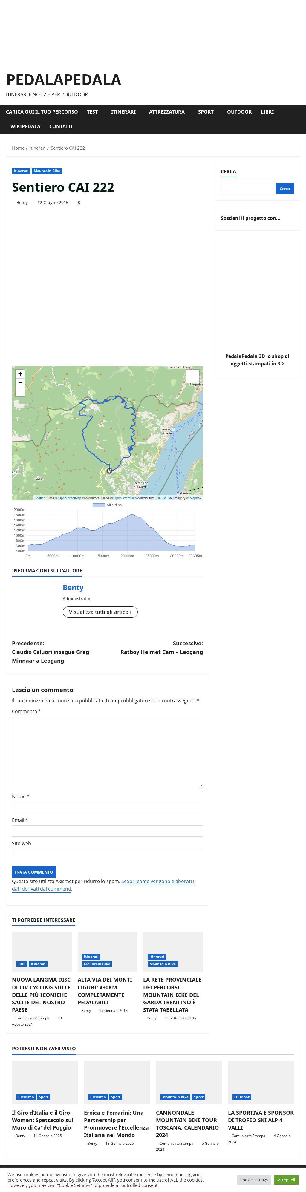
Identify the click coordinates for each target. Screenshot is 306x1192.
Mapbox (195, 497)
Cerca (228, 171)
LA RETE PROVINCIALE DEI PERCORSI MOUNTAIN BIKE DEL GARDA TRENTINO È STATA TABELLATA (172, 994)
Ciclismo (26, 1096)
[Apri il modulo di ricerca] (298, 119)
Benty (22, 202)
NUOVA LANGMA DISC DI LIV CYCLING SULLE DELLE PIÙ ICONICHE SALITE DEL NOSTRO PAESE (41, 994)
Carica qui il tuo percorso (42, 111)
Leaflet (40, 497)
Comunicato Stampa (32, 1018)
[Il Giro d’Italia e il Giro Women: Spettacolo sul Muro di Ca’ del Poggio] (45, 1082)
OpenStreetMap (69, 497)
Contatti (61, 126)
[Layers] (192, 376)
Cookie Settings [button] (254, 1179)
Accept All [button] (286, 1179)
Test (92, 111)
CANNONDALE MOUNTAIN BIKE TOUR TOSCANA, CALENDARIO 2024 (187, 1124)
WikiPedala (25, 126)
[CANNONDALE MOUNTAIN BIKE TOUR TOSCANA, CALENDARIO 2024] (189, 1082)
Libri (267, 111)
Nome (21, 796)
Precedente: (50, 652)
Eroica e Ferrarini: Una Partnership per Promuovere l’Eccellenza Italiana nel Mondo (116, 1124)
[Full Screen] (20, 391)
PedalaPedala (63, 79)
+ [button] (20, 374)
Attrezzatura (167, 111)
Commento (26, 711)
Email (20, 820)
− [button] (20, 383)
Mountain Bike (47, 170)
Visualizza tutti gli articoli (100, 611)
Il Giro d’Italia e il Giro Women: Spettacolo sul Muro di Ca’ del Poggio (42, 1120)
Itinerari (123, 111)
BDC (22, 963)
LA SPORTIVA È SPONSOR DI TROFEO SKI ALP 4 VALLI (261, 1120)
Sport (206, 111)
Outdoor (239, 111)
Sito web (21, 843)
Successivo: (161, 647)
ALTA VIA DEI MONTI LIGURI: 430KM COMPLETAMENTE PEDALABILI (105, 991)
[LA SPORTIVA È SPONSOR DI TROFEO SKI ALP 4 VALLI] (261, 1082)
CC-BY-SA (164, 497)
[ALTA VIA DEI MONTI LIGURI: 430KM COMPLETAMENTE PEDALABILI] (107, 952)
